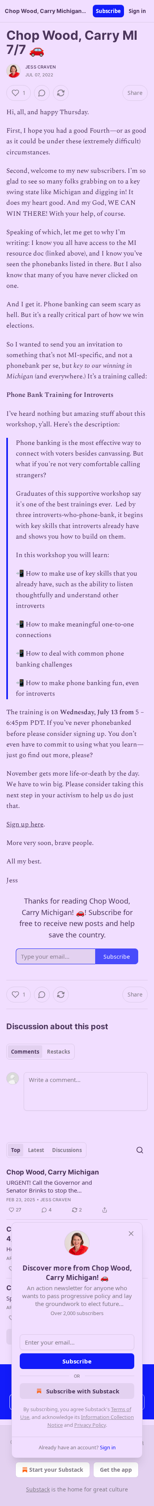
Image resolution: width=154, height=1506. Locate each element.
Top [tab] (15, 1150)
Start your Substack (56, 1469)
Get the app (116, 1469)
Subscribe (108, 11)
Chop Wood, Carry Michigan (52, 1172)
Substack (38, 1489)
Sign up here (24, 824)
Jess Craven (40, 67)
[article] (77, 1191)
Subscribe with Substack (82, 1391)
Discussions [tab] (67, 1150)
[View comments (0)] (42, 93)
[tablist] (40, 1052)
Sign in (137, 11)
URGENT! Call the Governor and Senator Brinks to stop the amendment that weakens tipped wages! (51, 1186)
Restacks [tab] (58, 1051)
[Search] (140, 1150)
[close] (131, 1233)
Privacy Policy (90, 1424)
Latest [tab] (36, 1150)
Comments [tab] (25, 1051)
